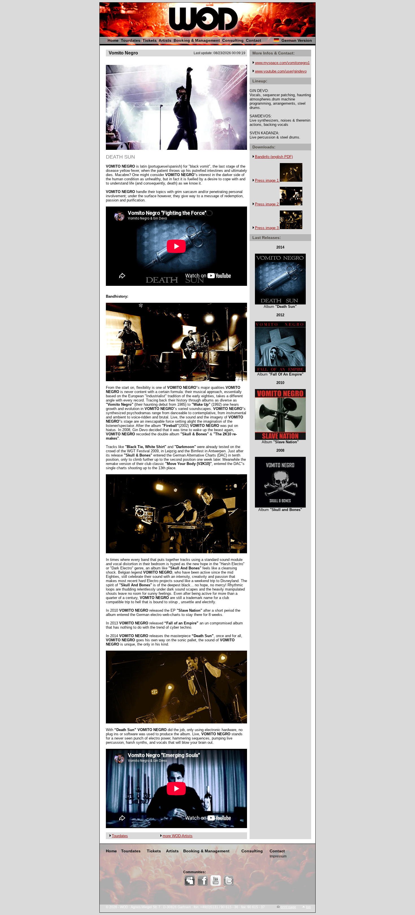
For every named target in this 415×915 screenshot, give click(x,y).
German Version (296, 40)
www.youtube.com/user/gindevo (281, 71)
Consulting (233, 40)
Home (113, 40)
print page (288, 907)
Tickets (150, 40)
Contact (253, 40)
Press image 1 (267, 180)
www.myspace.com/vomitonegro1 (282, 63)
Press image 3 (267, 228)
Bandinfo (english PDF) (274, 157)
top (308, 907)
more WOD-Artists (178, 836)
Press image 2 (267, 204)
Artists (165, 40)
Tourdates (130, 40)
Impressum (278, 856)
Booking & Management (197, 40)
